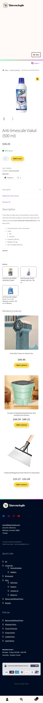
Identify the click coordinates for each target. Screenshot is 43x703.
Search (21, 699)
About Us (13, 595)
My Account (9, 576)
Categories (9, 565)
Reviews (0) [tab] (6, 202)
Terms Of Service (11, 628)
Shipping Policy (10, 624)
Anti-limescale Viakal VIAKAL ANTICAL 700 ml (27, 280)
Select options (21, 365)
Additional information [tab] (10, 196)
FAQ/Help (13, 583)
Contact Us (14, 591)
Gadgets (13, 572)
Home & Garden (15, 70)
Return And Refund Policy (14, 599)
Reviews (8, 603)
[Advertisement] (21, 29)
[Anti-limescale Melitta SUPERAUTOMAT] (10, 272)
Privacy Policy (10, 633)
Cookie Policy (10, 637)
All (6, 561)
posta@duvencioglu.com (11, 525)
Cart (33, 697)
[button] (37, 79)
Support (13, 587)
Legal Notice (9, 641)
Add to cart (17, 158)
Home (6, 70)
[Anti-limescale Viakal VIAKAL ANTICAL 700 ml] (28, 272)
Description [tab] (6, 190)
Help (7, 580)
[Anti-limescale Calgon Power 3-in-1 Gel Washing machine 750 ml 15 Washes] (10, 290)
